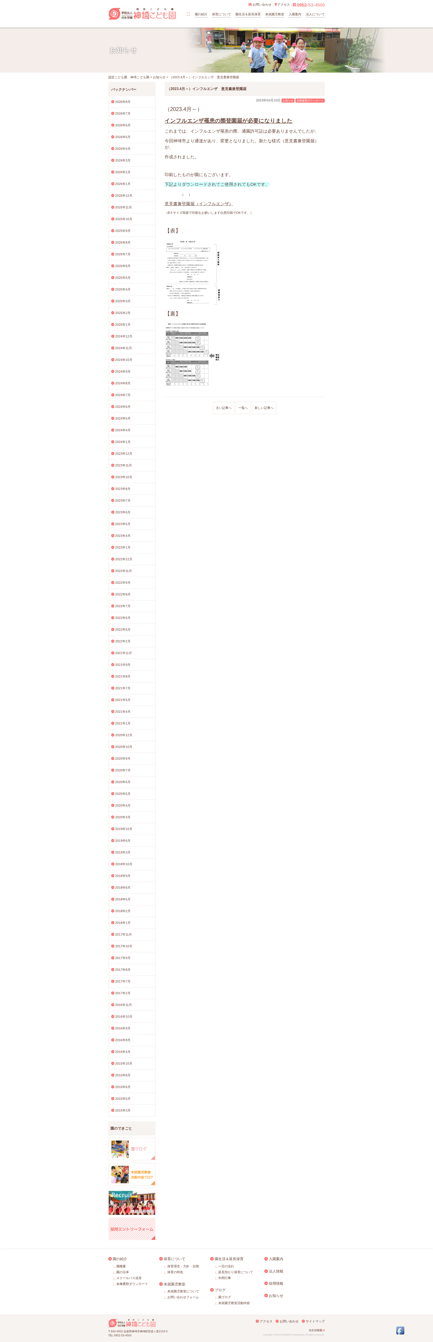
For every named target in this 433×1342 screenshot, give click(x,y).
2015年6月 (123, 1087)
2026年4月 (123, 148)
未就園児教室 (274, 14)
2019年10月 (123, 829)
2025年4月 (123, 289)
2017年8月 (123, 969)
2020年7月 (123, 770)
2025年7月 (123, 254)
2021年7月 (123, 688)
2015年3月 (123, 1110)
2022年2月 (123, 641)
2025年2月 (123, 313)
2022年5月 (123, 629)
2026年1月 (123, 184)
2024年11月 (123, 348)
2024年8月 (123, 383)
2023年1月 (123, 547)
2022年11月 (123, 571)
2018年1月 (123, 923)
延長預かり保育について (235, 1272)
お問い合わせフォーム (183, 1297)
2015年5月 (123, 1098)
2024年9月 (123, 371)
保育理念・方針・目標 (183, 1266)
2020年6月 (123, 782)
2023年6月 (123, 512)
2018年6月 (123, 887)
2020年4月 (123, 805)
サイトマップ (315, 1321)
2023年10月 (123, 477)
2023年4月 (123, 535)
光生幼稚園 (315, 1330)
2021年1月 (123, 723)
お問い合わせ (289, 1321)
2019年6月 (123, 840)
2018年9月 (123, 876)
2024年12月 (123, 336)
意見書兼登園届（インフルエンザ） (199, 203)
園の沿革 (122, 1272)
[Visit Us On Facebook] (400, 1333)
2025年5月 (123, 277)
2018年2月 (123, 911)
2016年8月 (123, 1040)
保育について (221, 14)
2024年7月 (123, 395)
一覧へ (243, 408)
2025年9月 (123, 231)
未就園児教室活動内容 (234, 1303)
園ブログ (224, 1297)
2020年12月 (123, 735)
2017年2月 (123, 993)
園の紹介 (201, 14)
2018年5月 (123, 899)
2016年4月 (123, 1052)
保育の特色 (175, 1272)
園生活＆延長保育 (248, 14)
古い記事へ (224, 408)
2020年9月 (123, 758)
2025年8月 (123, 242)
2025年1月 (123, 324)
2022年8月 (123, 594)
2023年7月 (123, 500)
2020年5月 (123, 794)
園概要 (121, 1266)
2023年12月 (123, 453)
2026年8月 (123, 102)
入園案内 (295, 14)
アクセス (266, 1321)
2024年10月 (123, 360)
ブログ (220, 1290)
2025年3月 (123, 301)
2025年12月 (123, 195)
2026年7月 (123, 113)
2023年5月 (123, 524)
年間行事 (224, 1278)
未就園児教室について (183, 1291)
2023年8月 (123, 489)
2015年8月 (123, 1075)
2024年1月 (123, 442)
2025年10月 (123, 219)
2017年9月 (123, 958)
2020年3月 (123, 817)
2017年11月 (123, 934)
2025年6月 (123, 266)
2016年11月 (123, 1005)
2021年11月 (123, 653)
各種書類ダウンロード (310, 100)
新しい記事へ (264, 408)
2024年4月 (123, 430)
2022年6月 (123, 618)
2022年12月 (123, 559)
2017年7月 (123, 981)
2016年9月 (123, 1028)
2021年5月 (123, 700)
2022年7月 (123, 606)
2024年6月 (123, 406)
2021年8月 (123, 676)
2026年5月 (123, 137)
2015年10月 (123, 1063)
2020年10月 (123, 747)
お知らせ (288, 100)
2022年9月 (123, 582)
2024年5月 (123, 418)
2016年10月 (123, 1016)
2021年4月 (123, 711)
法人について (315, 14)
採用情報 (276, 1283)
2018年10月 (123, 864)
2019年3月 (123, 852)
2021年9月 (123, 664)
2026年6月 (123, 125)
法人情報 (276, 1271)
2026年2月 (123, 172)
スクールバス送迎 (129, 1278)
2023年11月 (123, 465)
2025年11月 (123, 207)
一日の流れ (226, 1266)
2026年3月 (123, 160)
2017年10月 (123, 946)
